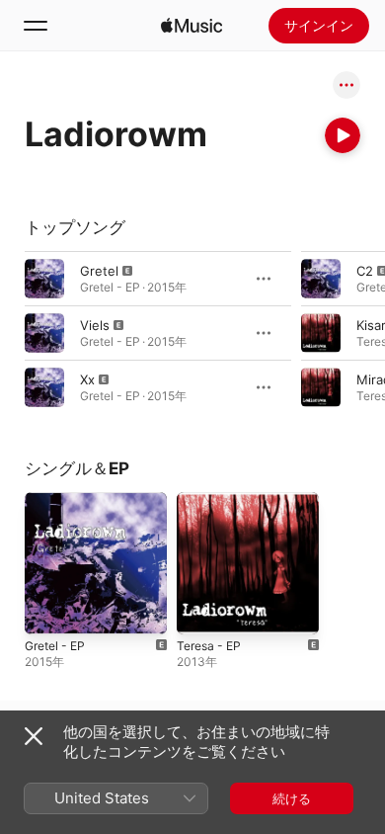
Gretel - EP (55, 645)
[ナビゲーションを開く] (35, 25)
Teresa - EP (209, 645)
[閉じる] (33, 736)
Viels (95, 325)
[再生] (342, 135)
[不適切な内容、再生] (44, 278)
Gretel (99, 271)
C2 (364, 271)
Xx (87, 379)
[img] (191, 26)
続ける (291, 798)
